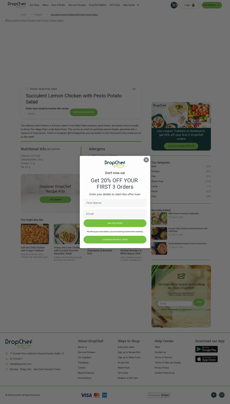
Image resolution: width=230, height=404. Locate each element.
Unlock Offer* (115, 223)
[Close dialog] (146, 160)
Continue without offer (115, 239)
